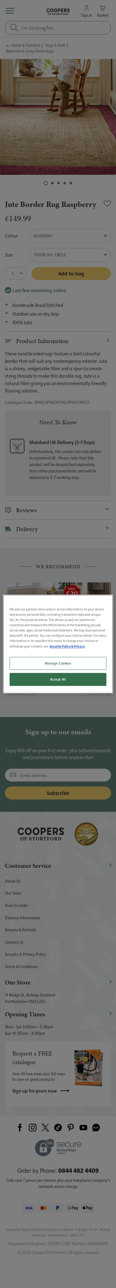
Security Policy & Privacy (67, 646)
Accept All (58, 679)
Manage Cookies (58, 663)
